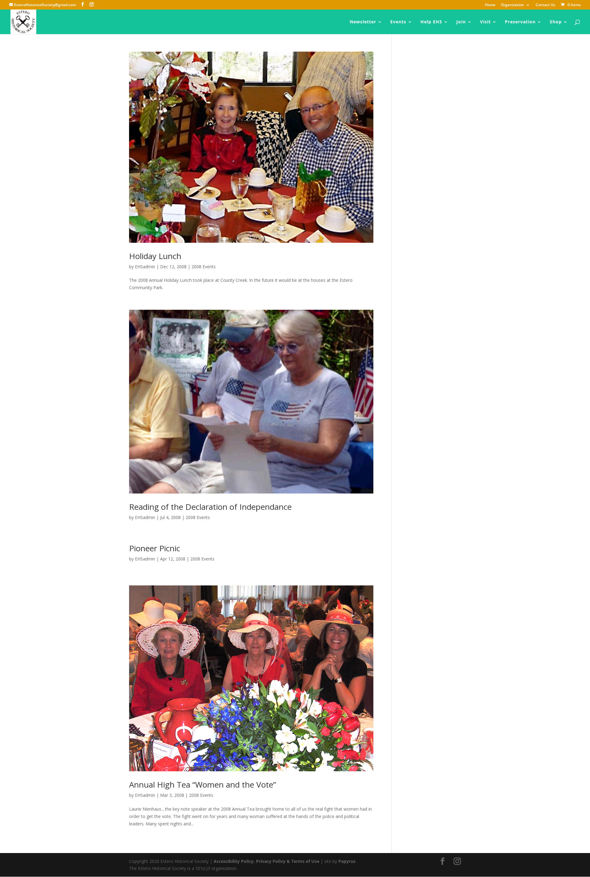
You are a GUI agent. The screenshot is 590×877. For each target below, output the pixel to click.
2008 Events (203, 266)
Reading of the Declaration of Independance (210, 506)
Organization (512, 5)
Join (461, 22)
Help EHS (431, 22)
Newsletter (363, 22)
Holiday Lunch (155, 256)
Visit (485, 22)
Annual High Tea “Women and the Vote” (202, 784)
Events (398, 22)
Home (490, 5)
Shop (556, 22)
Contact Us (545, 5)
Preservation (520, 22)
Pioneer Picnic (154, 548)
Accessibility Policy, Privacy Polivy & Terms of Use (266, 861)
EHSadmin (145, 266)
